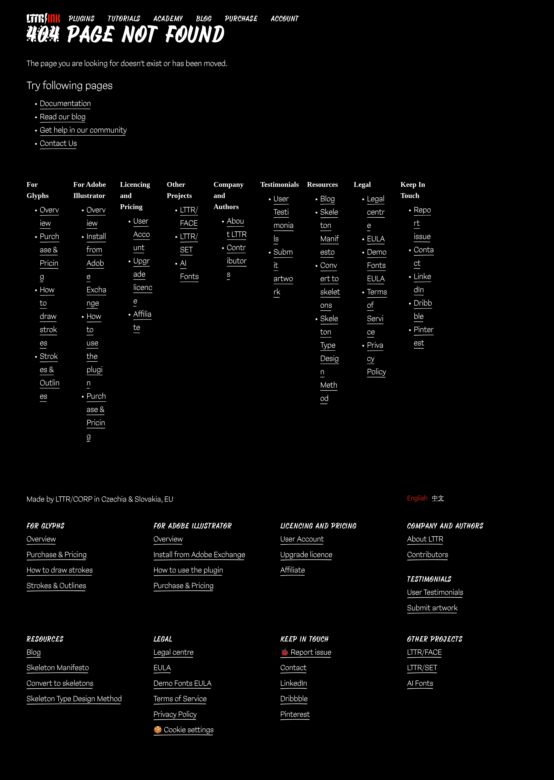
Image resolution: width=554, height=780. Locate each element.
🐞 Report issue (305, 652)
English (417, 498)
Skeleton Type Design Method (329, 358)
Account (285, 18)
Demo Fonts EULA (377, 265)
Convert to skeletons (60, 683)
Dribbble (294, 699)
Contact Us (58, 143)
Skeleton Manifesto (58, 667)
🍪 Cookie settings (184, 730)
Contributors (237, 261)
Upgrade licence (306, 554)
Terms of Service (180, 699)
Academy (168, 18)
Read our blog (63, 117)
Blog (204, 18)
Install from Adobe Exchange (199, 554)
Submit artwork (432, 608)
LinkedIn (293, 683)
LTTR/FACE (424, 652)
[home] (45, 18)
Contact (293, 667)
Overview (41, 539)
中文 (438, 498)
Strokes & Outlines (56, 585)
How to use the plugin (188, 570)
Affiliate (292, 570)
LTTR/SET (422, 667)
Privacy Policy (175, 714)
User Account (141, 234)
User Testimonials (435, 592)
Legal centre (376, 212)
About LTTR (425, 539)
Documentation (65, 103)
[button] (81, 19)
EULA (376, 239)
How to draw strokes (48, 316)
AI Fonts (420, 683)
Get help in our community (83, 130)
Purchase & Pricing (57, 554)
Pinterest (295, 714)
